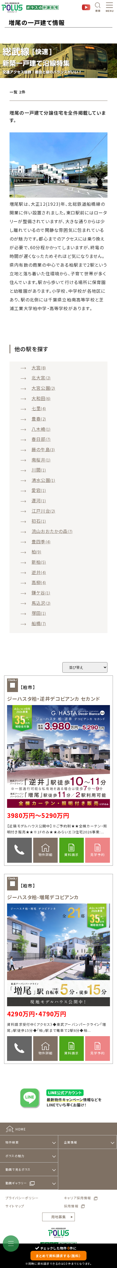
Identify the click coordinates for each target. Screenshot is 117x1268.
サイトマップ (14, 1206)
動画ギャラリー (16, 1183)
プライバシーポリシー (22, 1197)
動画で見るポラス (18, 1169)
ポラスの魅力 (14, 1156)
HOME (21, 1129)
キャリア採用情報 (77, 1197)
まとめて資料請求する (58, 1255)
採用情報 (71, 1206)
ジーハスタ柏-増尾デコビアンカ (43, 897)
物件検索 (12, 1142)
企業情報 (70, 1142)
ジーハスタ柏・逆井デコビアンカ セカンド (53, 698)
